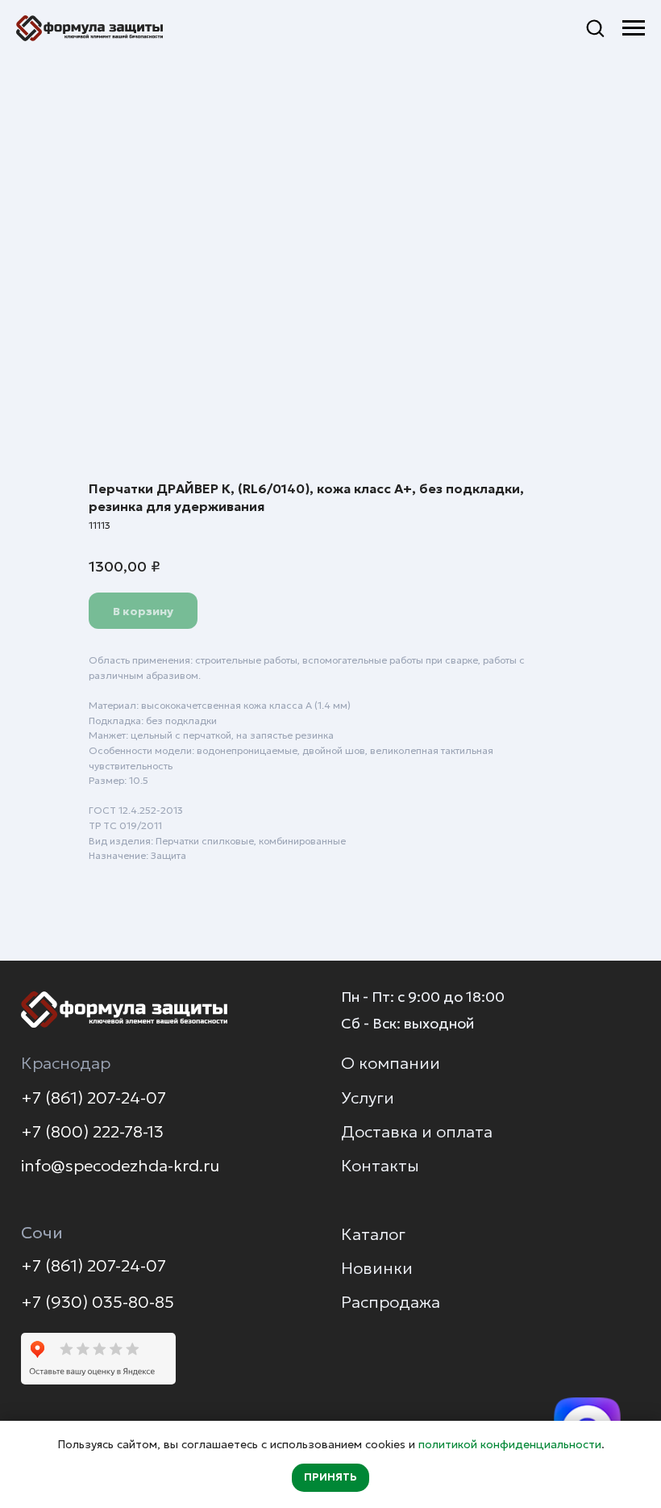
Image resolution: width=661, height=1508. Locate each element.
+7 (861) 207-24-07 (93, 1097)
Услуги (367, 1097)
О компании (390, 1063)
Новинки (377, 1268)
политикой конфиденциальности (509, 1444)
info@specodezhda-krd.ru (120, 1165)
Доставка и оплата (417, 1131)
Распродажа (390, 1302)
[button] (595, 27)
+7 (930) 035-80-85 (97, 1302)
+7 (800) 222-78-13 (92, 1131)
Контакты (380, 1165)
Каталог (373, 1234)
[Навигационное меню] (633, 28)
